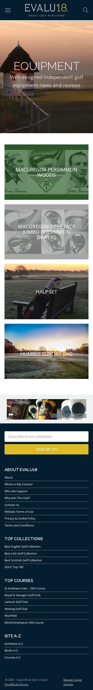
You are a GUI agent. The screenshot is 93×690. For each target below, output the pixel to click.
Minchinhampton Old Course (24, 622)
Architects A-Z (14, 644)
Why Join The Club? (17, 498)
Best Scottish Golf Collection (23, 560)
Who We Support (16, 491)
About (9, 477)
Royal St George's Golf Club (23, 595)
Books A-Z (11, 650)
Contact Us (12, 505)
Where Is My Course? (19, 484)
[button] (8, 10)
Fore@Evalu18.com (16, 684)
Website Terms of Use (19, 512)
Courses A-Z (12, 657)
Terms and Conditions (19, 525)
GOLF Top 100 (14, 567)
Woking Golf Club (16, 609)
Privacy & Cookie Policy (20, 518)
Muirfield (11, 616)
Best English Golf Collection (23, 546)
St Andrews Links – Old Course (25, 588)
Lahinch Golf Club (16, 602)
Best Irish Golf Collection (21, 553)
